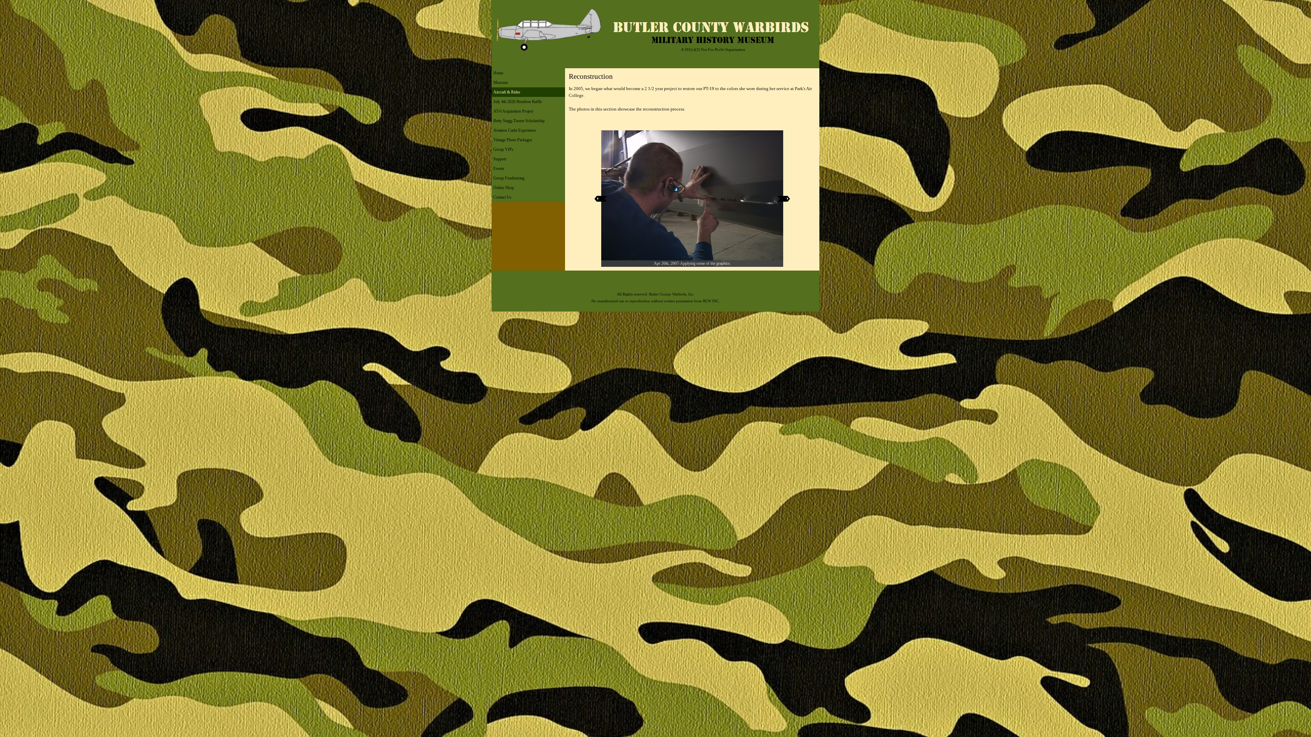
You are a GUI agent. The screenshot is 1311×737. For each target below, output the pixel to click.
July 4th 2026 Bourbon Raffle (517, 101)
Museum (500, 82)
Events (498, 168)
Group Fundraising (508, 178)
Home (498, 73)
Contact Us (502, 197)
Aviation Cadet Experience (514, 130)
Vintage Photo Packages (512, 140)
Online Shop (503, 187)
